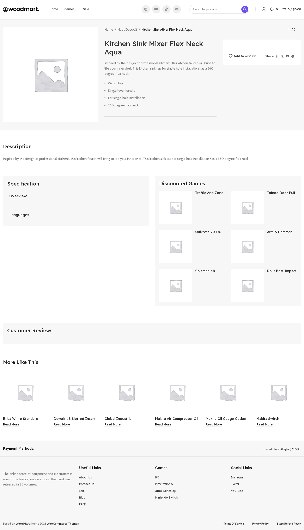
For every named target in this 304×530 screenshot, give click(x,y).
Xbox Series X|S (166, 491)
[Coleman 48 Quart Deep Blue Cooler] (175, 285)
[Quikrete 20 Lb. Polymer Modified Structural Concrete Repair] (175, 246)
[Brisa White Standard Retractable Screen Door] (25, 392)
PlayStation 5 (164, 484)
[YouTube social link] (156, 9)
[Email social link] (287, 56)
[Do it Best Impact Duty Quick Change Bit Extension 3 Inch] (247, 285)
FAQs (82, 504)
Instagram (238, 477)
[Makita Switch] (278, 392)
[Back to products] (293, 29)
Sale (82, 491)
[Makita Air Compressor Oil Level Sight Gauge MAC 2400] (177, 392)
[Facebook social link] (276, 56)
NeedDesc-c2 (127, 29)
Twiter (235, 484)
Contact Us (86, 484)
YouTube (237, 491)
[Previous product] (288, 29)
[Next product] (298, 29)
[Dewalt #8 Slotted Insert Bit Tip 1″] (76, 392)
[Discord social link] (177, 9)
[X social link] (282, 56)
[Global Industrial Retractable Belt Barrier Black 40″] (126, 392)
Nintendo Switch (166, 497)
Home (108, 29)
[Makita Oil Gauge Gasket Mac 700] (228, 392)
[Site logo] (21, 9)
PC (157, 477)
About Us (85, 477)
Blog (82, 497)
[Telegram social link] (293, 56)
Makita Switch (267, 419)
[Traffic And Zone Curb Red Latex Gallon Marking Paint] (175, 207)
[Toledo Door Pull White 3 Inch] (247, 207)
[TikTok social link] (166, 9)
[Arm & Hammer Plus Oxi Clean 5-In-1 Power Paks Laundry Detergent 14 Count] (247, 246)
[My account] (264, 9)
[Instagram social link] (146, 9)
